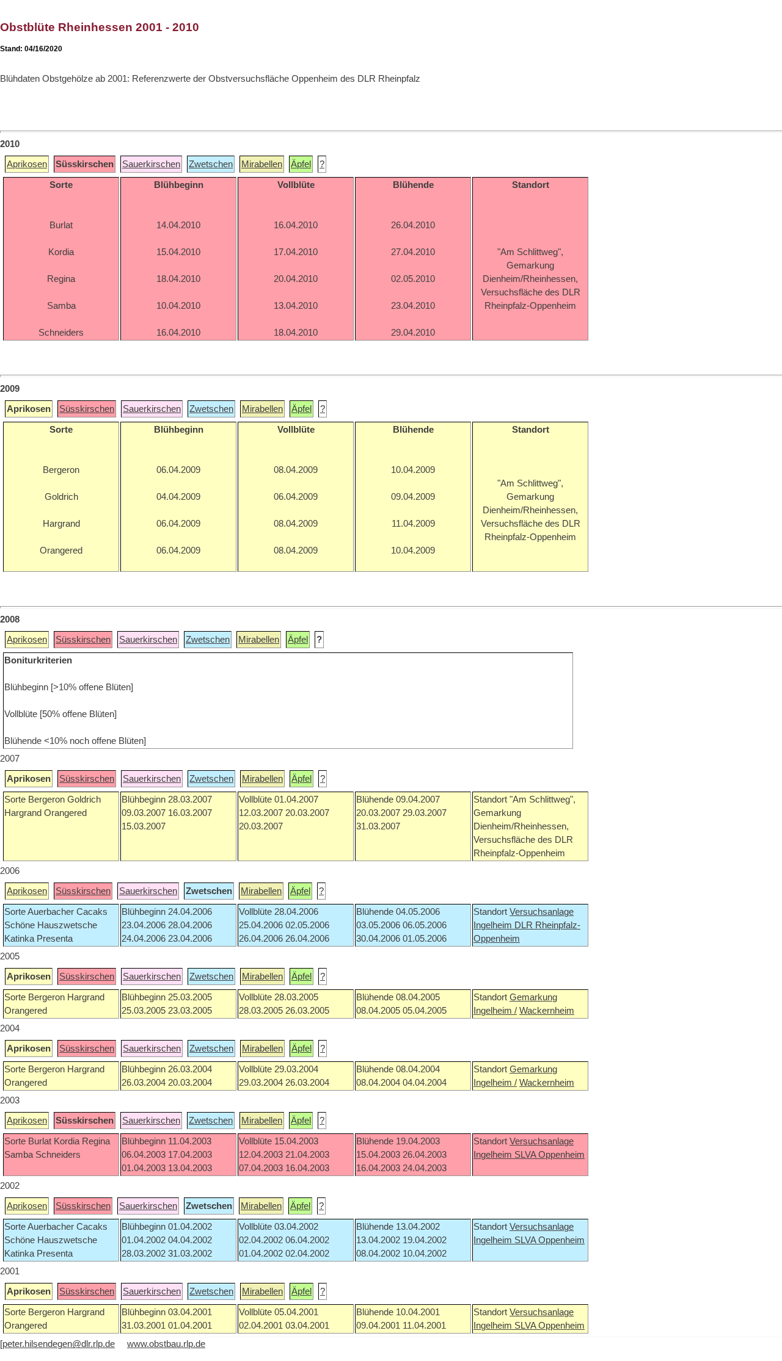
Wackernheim (546, 1011)
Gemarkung (533, 997)
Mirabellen (261, 164)
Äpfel (301, 164)
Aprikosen (27, 164)
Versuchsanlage (542, 912)
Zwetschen (211, 164)
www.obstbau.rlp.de (166, 1344)
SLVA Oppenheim (549, 1155)
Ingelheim (493, 925)
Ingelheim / (495, 1011)
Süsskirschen (86, 409)
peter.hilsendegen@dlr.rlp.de (58, 1344)
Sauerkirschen (151, 164)
